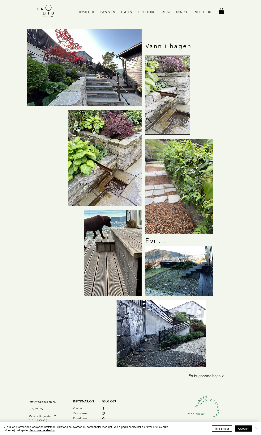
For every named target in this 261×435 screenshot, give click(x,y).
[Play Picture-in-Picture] (182, 129)
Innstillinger (222, 428)
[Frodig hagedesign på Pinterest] (103, 418)
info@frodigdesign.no (42, 402)
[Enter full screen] (188, 129)
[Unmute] (156, 129)
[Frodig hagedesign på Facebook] (103, 408)
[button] (221, 11)
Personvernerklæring (42, 430)
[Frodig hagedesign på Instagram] (103, 413)
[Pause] (150, 129)
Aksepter (243, 428)
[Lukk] (256, 428)
